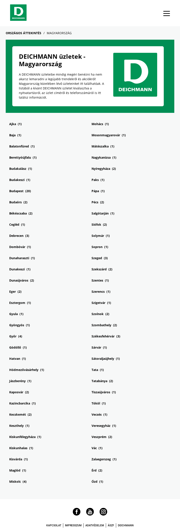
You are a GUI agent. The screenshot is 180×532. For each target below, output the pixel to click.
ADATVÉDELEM (94, 525)
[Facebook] (77, 514)
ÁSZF (111, 525)
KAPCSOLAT (53, 525)
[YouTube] (90, 514)
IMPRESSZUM (73, 525)
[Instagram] (103, 514)
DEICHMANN (126, 525)
